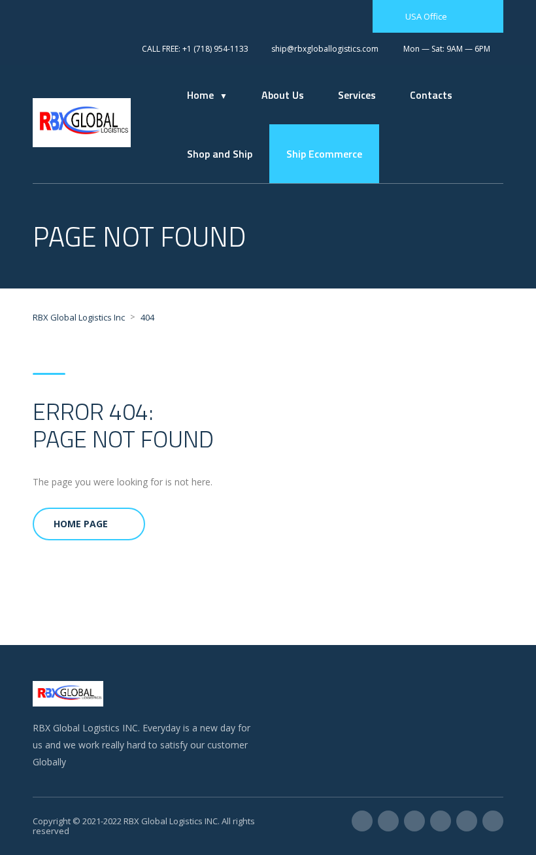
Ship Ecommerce (324, 154)
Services (357, 95)
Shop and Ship (219, 154)
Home (200, 95)
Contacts (431, 95)
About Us (282, 95)
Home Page (81, 523)
